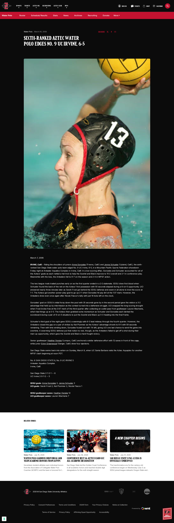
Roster (22, 15)
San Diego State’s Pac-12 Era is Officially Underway (125, 459)
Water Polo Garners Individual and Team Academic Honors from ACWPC (43, 459)
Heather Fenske (54, 340)
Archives (78, 15)
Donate (107, 15)
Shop (146, 6)
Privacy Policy (29, 505)
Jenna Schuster (111, 264)
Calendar (159, 6)
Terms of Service (48, 512)
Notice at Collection (119, 505)
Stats (55, 15)
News (66, 15)
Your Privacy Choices (100, 505)
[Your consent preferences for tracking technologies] (4, 519)
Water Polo (28, 32)
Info (66, 6)
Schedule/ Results (39, 15)
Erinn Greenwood (49, 343)
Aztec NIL (36, 6)
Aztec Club (58, 6)
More (116, 15)
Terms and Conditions (67, 505)
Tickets (27, 6)
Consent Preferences (46, 505)
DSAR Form (84, 505)
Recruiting (46, 6)
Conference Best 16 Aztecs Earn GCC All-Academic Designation (85, 459)
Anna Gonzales (79, 264)
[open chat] (167, 513)
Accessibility (104, 512)
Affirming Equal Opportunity (84, 512)
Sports (19, 6)
